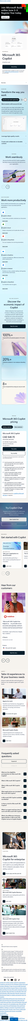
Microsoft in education (17, 989)
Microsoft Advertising (12, 1000)
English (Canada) (4, 1014)
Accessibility (19, 1011)
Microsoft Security (10, 998)
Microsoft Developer (17, 1002)
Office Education (11, 993)
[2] (2, 949)
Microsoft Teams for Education (14, 991)
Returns (17, 988)
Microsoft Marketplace (11, 1006)
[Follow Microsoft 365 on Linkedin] (5, 980)
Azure (16, 998)
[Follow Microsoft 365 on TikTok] (19, 980)
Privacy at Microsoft (20, 1009)
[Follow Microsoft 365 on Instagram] (15, 980)
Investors (2, 1011)
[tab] (10, 99)
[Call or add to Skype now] (15, 1019)
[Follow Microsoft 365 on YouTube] (12, 980)
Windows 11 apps (9, 986)
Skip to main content (5, 1)
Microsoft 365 (3, 1000)
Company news (12, 1009)
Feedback (4, 1017)
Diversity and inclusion (10, 1011)
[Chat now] (11, 1019)
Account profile (16, 986)
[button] (14, 83)
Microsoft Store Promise (6, 989)
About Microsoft (4, 1009)
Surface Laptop (9, 982)
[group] (14, 176)
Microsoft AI (3, 998)
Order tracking (22, 988)
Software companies (9, 1007)
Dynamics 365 (21, 998)
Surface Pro (3, 982)
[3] (2, 967)
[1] (2, 944)
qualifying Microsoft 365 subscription (11, 71)
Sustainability (3, 1013)
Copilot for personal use (5, 984)
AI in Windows (15, 984)
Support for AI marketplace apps (11, 1004)
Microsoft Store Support (9, 988)
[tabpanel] (14, 124)
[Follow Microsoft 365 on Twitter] (8, 980)
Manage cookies (4, 1020)
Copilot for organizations (19, 982)
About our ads (23, 1020)
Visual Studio (18, 1007)
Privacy (23, 1018)
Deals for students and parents (14, 995)
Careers (23, 1007)
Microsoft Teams (8, 1002)
